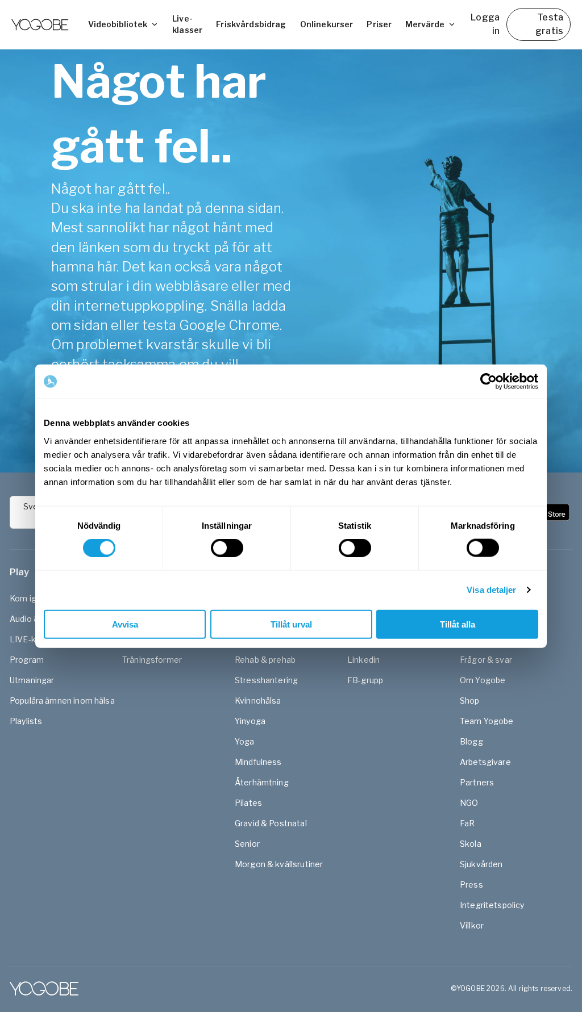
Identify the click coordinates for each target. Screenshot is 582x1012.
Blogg (471, 741)
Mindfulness (258, 762)
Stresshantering (266, 680)
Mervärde (424, 24)
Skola (470, 843)
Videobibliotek (117, 24)
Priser (379, 24)
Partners (477, 782)
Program (27, 659)
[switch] (227, 548)
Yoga (245, 741)
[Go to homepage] (39, 24)
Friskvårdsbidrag (251, 24)
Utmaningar (32, 680)
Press (471, 884)
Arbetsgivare (485, 762)
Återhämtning (262, 782)
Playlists (26, 721)
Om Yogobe (482, 680)
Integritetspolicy (492, 905)
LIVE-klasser (35, 639)
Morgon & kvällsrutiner (279, 864)
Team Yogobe (487, 721)
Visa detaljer (491, 590)
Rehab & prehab (265, 659)
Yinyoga (250, 721)
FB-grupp (365, 680)
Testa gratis (549, 24)
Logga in (485, 24)
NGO (469, 803)
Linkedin (363, 659)
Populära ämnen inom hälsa (62, 700)
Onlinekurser (327, 24)
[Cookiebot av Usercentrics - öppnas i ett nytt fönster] (488, 381)
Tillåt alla (457, 624)
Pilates (248, 803)
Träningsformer (152, 659)
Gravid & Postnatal (271, 823)
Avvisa (125, 624)
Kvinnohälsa (258, 700)
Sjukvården (481, 864)
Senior (247, 843)
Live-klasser (187, 24)
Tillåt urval (291, 624)
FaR (467, 823)
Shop (470, 700)
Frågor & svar (486, 659)
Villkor (472, 925)
